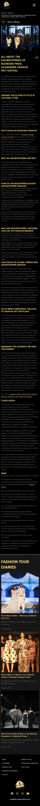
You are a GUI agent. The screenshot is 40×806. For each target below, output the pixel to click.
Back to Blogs (13, 22)
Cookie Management (7, 805)
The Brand (6, 763)
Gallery (5, 774)
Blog (10, 13)
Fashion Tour (7, 767)
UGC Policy (25, 767)
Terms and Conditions (29, 763)
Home (3, 13)
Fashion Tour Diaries (10, 771)
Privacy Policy (26, 759)
